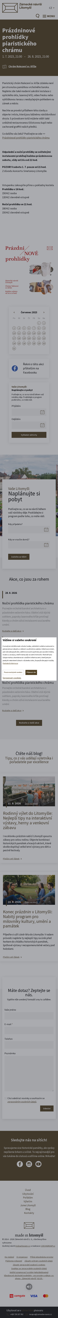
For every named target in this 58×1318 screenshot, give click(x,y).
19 (24, 338)
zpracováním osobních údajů (21, 1101)
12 (24, 333)
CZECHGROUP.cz (48, 1246)
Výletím (28, 1201)
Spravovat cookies (12, 677)
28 (34, 343)
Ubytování (28, 1193)
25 (19, 343)
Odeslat (47, 1108)
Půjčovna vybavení (14, 1261)
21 (34, 338)
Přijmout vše (31, 672)
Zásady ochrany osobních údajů (39, 1261)
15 (39, 333)
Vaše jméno (10, 1009)
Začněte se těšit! (18, 556)
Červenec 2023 (29, 312)
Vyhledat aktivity (29, 435)
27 (29, 343)
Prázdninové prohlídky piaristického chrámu (26, 137)
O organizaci (22, 1257)
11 (19, 333)
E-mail (8, 1024)
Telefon (8, 1038)
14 (34, 333)
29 (39, 343)
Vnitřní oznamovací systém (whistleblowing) (29, 1272)
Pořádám (28, 1197)
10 (14, 333)
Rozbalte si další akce (11, 631)
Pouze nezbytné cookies (13, 672)
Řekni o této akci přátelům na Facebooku (33, 368)
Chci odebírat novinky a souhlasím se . (26, 1100)
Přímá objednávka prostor (41, 1257)
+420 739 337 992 (16, 1314)
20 (29, 338)
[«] (14, 312)
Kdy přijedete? (15, 524)
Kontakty (29, 1213)
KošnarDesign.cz (22, 1246)
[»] (44, 312)
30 (44, 343)
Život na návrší (31, 803)
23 (44, 338)
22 (39, 338)
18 (19, 338)
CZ (50, 8)
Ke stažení (9, 1257)
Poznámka (9, 1053)
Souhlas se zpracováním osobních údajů (29, 1268)
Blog (27, 1209)
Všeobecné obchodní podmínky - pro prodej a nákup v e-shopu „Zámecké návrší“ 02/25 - (29, 1277)
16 (44, 333)
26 (24, 343)
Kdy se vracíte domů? (18, 539)
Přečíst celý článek (11, 858)
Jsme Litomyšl (28, 1205)
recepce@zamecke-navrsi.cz (40, 1314)
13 (29, 333)
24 (14, 343)
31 (14, 348)
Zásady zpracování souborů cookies (29, 1264)
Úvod (28, 1190)
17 (14, 338)
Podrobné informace (10, 663)
